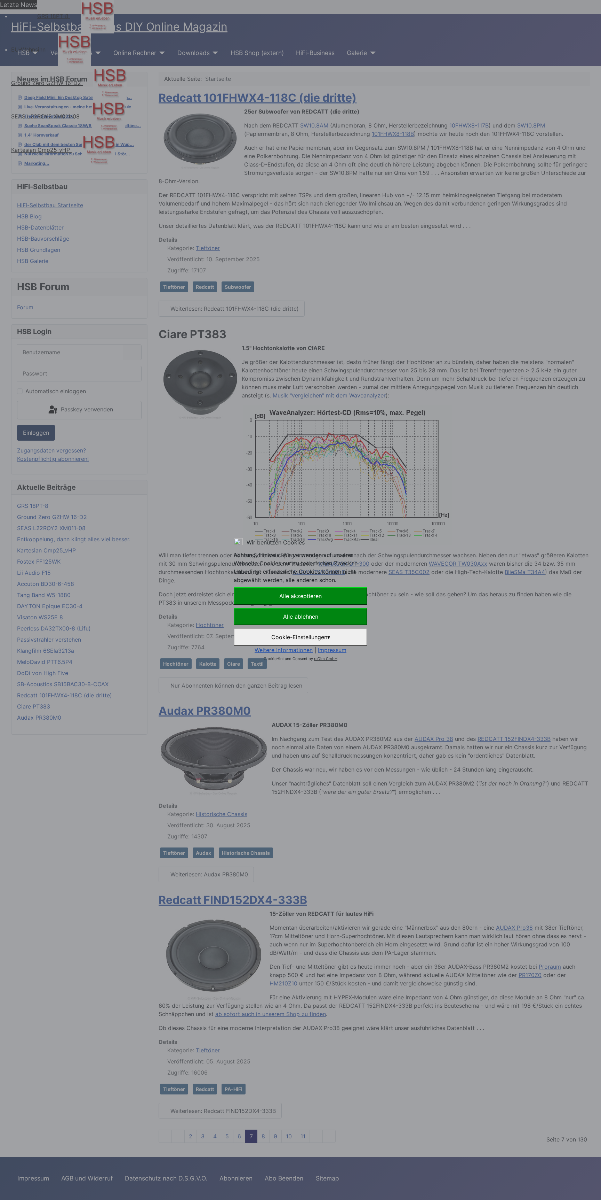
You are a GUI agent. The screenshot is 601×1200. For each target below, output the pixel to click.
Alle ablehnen (300, 616)
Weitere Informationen (284, 650)
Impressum (332, 650)
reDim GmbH (325, 658)
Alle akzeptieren (300, 596)
